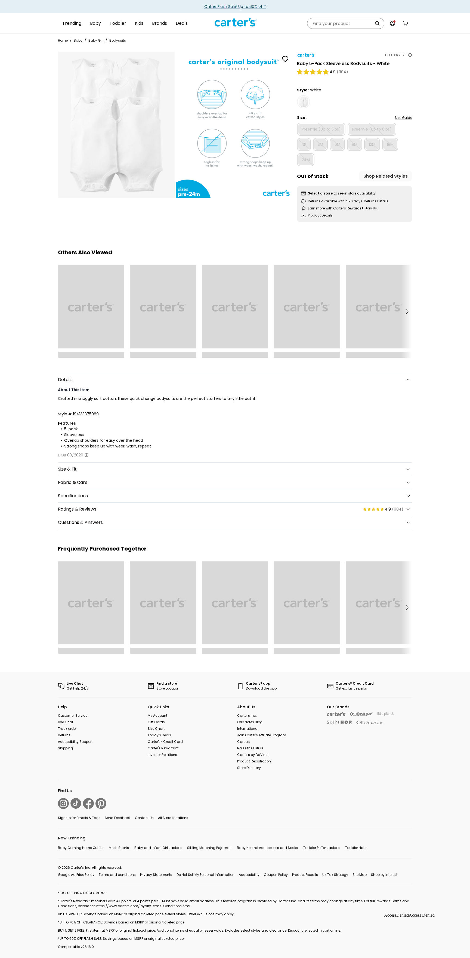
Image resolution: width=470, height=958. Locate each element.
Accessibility (249, 874)
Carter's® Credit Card (165, 741)
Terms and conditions (117, 874)
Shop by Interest (384, 874)
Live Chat (65, 722)
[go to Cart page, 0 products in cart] (405, 23)
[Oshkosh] (361, 714)
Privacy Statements (156, 874)
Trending (71, 23)
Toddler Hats (355, 847)
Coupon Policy (276, 874)
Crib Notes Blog (249, 722)
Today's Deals (159, 735)
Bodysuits (117, 40)
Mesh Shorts (119, 847)
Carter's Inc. (247, 715)
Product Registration (254, 761)
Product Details (320, 215)
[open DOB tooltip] (410, 55)
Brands (159, 23)
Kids (139, 23)
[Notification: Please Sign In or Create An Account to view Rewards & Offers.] (392, 23)
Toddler (118, 23)
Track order (67, 728)
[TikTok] (75, 803)
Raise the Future (250, 748)
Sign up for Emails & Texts (79, 817)
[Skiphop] (339, 722)
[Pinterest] (100, 803)
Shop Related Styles (385, 176)
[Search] (377, 23)
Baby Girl (95, 40)
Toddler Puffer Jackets (321, 847)
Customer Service (72, 715)
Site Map (359, 874)
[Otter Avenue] (370, 723)
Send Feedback (118, 817)
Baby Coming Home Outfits (80, 847)
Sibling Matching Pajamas (209, 847)
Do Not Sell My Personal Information (205, 874)
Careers (243, 741)
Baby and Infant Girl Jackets (158, 847)
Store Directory (249, 767)
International (247, 728)
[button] (406, 311)
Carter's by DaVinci (252, 754)
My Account (157, 715)
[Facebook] (88, 803)
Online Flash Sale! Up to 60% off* (235, 6)
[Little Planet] (386, 714)
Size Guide (403, 117)
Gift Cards (156, 722)
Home (63, 40)
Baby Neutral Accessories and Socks (267, 847)
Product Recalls (305, 874)
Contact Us (144, 817)
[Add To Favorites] (285, 59)
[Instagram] (63, 803)
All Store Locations (173, 817)
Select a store (320, 193)
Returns (64, 735)
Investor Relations (162, 754)
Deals (182, 23)
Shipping (65, 748)
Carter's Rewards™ (163, 748)
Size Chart (156, 728)
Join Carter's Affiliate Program (261, 735)
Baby (95, 23)
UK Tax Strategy (335, 874)
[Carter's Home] (235, 22)
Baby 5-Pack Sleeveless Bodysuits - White (343, 63)
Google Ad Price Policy (76, 874)
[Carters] (336, 714)
